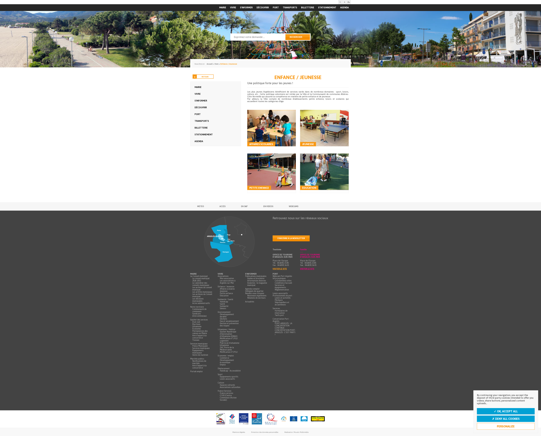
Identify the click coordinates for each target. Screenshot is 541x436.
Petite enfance (259, 187)
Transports (290, 7)
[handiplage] (220, 419)
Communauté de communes (199, 310)
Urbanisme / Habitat (226, 329)
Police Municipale (200, 346)
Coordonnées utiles (283, 281)
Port (276, 7)
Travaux (195, 340)
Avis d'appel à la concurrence (199, 336)
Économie (196, 329)
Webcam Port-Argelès (282, 276)
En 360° (244, 206)
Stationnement (327, 7)
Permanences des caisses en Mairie (200, 332)
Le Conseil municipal (199, 276)
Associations (223, 276)
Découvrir (263, 7)
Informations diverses (256, 281)
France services (226, 393)
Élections (196, 324)
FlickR (292, 223)
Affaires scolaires (227, 289)
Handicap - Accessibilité (230, 371)
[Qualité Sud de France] (265, 419)
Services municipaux (199, 344)
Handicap (224, 302)
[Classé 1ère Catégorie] (243, 419)
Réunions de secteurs (256, 298)
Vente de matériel (200, 355)
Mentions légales (238, 432)
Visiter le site (280, 269)
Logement (224, 341)
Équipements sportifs (229, 377)
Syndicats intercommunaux (199, 315)
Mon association (227, 278)
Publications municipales (255, 276)
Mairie (198, 87)
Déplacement (224, 368)
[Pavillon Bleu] (304, 419)
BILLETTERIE (307, 7)
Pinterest (310, 223)
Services (276, 308)
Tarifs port (279, 315)
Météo (200, 206)
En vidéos (268, 206)
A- (340, 2)
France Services (224, 391)
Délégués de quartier (254, 291)
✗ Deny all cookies (506, 418)
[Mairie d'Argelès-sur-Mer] (207, 13)
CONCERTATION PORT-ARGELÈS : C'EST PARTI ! (285, 332)
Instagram (298, 223)
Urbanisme (196, 326)
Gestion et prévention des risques (229, 324)
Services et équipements (280, 286)
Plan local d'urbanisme (229, 343)
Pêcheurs (279, 300)
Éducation (309, 187)
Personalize (506, 426)
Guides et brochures (255, 278)
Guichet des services (199, 320)
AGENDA (344, 7)
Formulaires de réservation (281, 312)
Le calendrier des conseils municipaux (200, 284)
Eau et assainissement (229, 321)
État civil (196, 322)
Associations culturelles (230, 387)
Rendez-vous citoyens (254, 293)
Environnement (224, 312)
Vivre (233, 7)
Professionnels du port (282, 295)
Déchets (223, 319)
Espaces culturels (227, 385)
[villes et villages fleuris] (318, 419)
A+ (349, 2)
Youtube (286, 223)
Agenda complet (252, 289)
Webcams (293, 206)
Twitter (281, 223)
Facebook (275, 223)
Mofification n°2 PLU (229, 352)
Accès (222, 206)
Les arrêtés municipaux (202, 292)
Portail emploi (196, 371)
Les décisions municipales (198, 300)
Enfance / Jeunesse (226, 286)
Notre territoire (197, 307)
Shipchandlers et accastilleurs (282, 303)
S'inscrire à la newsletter (291, 238)
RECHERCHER (296, 37)
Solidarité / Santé (225, 299)
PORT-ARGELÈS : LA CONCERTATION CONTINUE (283, 325)
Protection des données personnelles (264, 432)
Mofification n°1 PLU (229, 338)
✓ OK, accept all (506, 411)
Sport (220, 374)
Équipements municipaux (198, 351)
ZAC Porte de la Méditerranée (227, 348)
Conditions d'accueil (283, 283)
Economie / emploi (226, 356)
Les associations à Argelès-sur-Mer (227, 282)
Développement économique (227, 361)
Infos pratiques (279, 278)
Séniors (223, 308)
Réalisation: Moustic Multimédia (296, 432)
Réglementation (282, 290)
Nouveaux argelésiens (256, 295)
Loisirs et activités (283, 298)
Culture (221, 383)
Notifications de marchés (199, 362)
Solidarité (224, 306)
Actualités (249, 302)
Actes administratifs (201, 303)
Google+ (304, 223)
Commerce (224, 358)
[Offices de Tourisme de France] (232, 419)
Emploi (223, 365)
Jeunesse (308, 144)
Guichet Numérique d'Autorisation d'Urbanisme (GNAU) (228, 334)
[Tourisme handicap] (293, 419)
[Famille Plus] (284, 419)
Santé (222, 304)
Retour (205, 77)
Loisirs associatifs (227, 379)
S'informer (246, 7)
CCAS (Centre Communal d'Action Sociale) (228, 397)
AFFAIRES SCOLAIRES (261, 144)
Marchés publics (197, 359)
